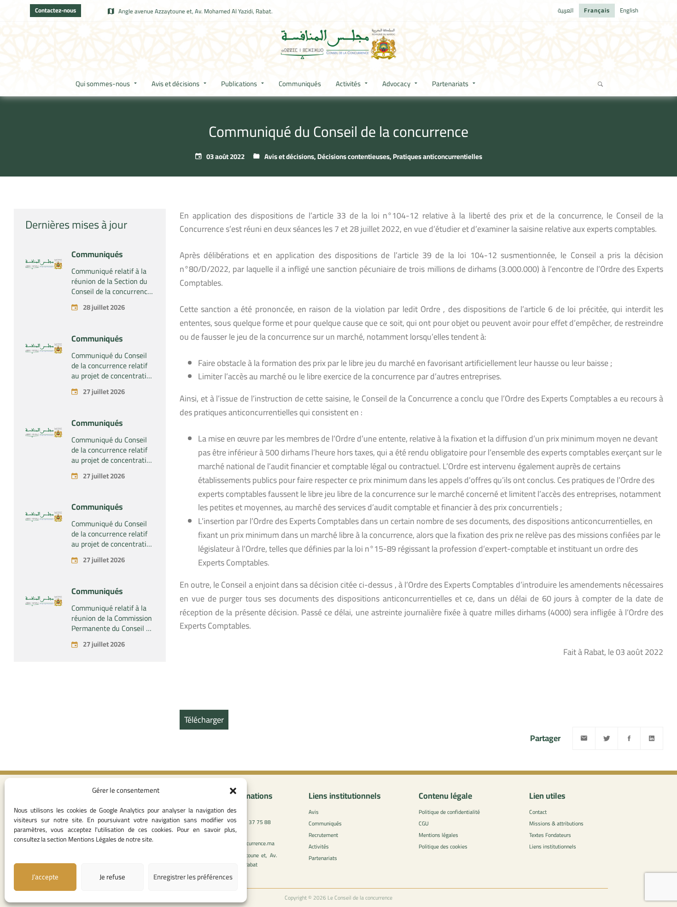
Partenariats (323, 858)
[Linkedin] (651, 738)
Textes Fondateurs (550, 835)
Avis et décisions (289, 156)
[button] (233, 790)
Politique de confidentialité (449, 812)
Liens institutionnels (552, 846)
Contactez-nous (55, 10)
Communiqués (97, 254)
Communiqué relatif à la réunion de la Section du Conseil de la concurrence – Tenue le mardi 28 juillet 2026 (112, 291)
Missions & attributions (556, 823)
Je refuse (112, 876)
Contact (538, 812)
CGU (424, 823)
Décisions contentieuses (353, 156)
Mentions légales (438, 835)
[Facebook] (629, 738)
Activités (319, 846)
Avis (314, 812)
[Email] (583, 738)
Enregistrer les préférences (193, 876)
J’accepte (45, 876)
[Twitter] (606, 738)
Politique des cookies (443, 846)
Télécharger (204, 719)
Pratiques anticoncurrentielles (437, 156)
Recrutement (323, 835)
